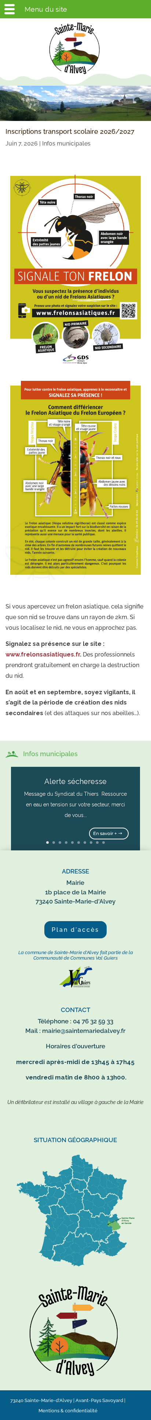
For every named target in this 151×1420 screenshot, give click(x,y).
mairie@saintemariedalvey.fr (83, 1030)
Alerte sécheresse (75, 781)
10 (103, 842)
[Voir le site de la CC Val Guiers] (75, 986)
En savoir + (105, 833)
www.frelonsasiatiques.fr (42, 654)
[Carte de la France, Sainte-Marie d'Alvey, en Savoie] (75, 1266)
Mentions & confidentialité (67, 1410)
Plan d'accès (75, 929)
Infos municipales (66, 143)
